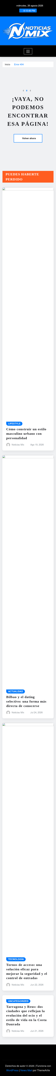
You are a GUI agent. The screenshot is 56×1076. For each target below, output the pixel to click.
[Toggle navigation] (28, 51)
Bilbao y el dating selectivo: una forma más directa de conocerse (26, 701)
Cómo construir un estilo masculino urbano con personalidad (26, 433)
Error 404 (19, 64)
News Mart (26, 1070)
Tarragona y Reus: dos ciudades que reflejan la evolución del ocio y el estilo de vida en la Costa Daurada (26, 1015)
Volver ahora (29, 138)
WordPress (12, 1070)
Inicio (7, 64)
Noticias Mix (18, 444)
